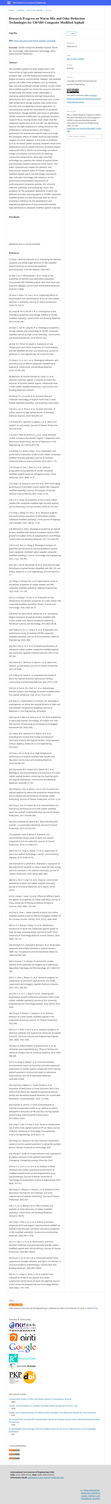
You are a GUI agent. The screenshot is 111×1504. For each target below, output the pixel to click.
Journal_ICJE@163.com (54, 1477)
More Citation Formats (77, 136)
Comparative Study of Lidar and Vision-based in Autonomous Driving (40, 1399)
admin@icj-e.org (35, 1477)
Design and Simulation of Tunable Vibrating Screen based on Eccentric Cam (43, 1406)
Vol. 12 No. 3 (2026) (34, 10)
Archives (20, 10)
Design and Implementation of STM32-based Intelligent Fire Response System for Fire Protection (52, 1412)
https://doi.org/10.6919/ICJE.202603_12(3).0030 (35, 40)
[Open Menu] (9, 2)
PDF (72, 33)
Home (11, 10)
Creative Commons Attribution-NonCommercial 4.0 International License (84, 98)
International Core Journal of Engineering (29, 3)
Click (94, 1308)
